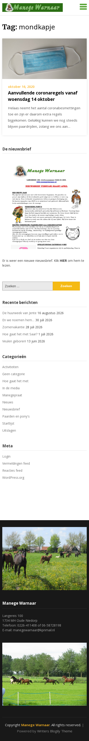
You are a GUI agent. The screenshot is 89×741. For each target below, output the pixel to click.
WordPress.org (13, 477)
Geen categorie (13, 374)
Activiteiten (10, 367)
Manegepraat (12, 395)
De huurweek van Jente (19, 313)
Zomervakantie (13, 327)
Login (6, 456)
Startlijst (8, 423)
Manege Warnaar (35, 725)
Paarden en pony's (16, 416)
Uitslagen (9, 430)
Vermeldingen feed (16, 463)
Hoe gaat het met (15, 381)
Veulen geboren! (14, 341)
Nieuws (7, 402)
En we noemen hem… (18, 320)
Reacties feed (12, 470)
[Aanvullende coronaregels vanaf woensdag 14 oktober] (44, 58)
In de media (11, 388)
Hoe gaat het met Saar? (19, 334)
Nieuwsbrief (11, 409)
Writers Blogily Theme (54, 731)
